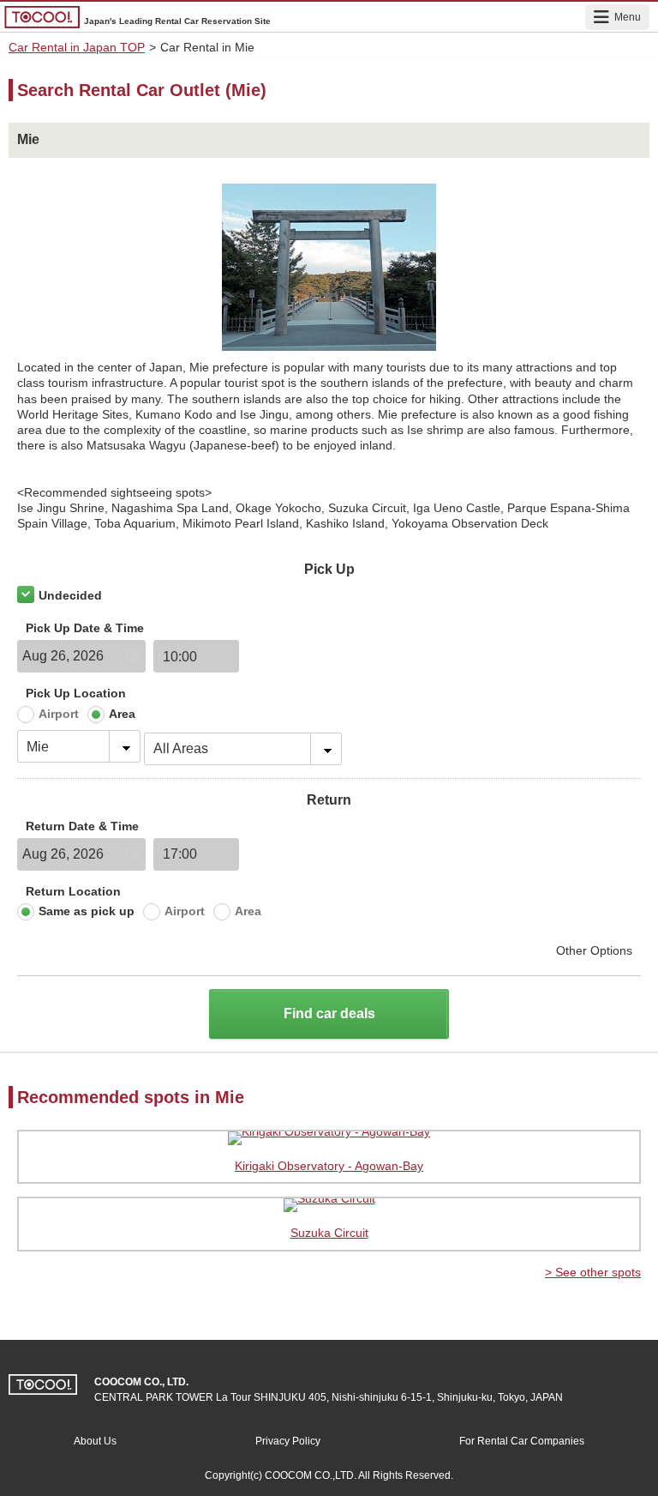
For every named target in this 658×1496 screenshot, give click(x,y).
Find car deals (329, 1013)
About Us (95, 1441)
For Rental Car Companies (521, 1441)
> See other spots (593, 1272)
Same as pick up (87, 911)
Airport (59, 714)
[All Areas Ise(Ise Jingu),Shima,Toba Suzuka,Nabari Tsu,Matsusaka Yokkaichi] (243, 746)
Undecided (70, 595)
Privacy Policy (287, 1441)
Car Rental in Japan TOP (77, 47)
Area (122, 714)
